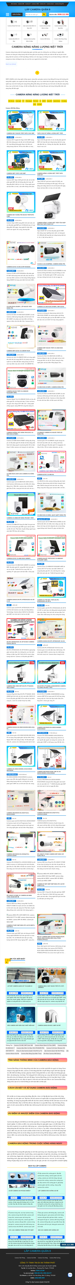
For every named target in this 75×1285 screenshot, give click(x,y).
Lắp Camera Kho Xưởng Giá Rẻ (48, 1190)
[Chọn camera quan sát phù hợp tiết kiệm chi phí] (67, 30)
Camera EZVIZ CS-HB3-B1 (45, 474)
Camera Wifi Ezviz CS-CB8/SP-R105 (18, 350)
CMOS (44, 101)
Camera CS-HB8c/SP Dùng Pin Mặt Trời (20, 518)
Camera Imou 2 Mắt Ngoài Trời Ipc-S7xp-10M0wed (51, 986)
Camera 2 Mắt (35, 3)
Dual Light (18, 101)
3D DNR (39, 104)
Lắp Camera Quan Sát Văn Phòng (54, 1051)
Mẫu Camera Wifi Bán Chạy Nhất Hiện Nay (20, 1025)
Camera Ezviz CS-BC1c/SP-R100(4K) (18, 266)
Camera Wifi (21, 3)
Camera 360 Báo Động (13, 108)
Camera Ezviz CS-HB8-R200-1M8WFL (19, 558)
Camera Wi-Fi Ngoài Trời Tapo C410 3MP (20, 133)
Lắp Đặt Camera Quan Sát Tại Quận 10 (19, 986)
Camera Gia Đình (31, 1257)
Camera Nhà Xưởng (55, 1257)
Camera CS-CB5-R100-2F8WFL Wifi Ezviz (50, 306)
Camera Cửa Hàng (43, 1257)
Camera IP (28, 3)
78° (23, 101)
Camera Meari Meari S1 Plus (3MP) (45, 1045)
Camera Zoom (50, 3)
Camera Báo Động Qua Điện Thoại (31, 1053)
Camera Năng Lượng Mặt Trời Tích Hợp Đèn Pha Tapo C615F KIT (51, 223)
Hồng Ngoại (29, 101)
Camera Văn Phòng (20, 1257)
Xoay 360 (49, 101)
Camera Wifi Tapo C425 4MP (16, 173)
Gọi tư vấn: (59, 14)
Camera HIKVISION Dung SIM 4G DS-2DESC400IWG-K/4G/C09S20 (49, 772)
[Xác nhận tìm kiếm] (44, 14)
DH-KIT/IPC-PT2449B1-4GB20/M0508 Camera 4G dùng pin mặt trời (51, 686)
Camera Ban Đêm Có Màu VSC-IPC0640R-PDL (30, 1048)
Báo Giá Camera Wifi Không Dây (48, 1230)
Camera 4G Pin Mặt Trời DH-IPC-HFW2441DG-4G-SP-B (48, 600)
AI (40, 101)
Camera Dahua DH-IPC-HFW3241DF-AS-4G (51, 641)
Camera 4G (43, 3)
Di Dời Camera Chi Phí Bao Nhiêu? (19, 1190)
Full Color (35, 101)
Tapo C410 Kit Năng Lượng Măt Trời (50, 133)
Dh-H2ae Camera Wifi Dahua (52, 1053)
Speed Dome (56, 101)
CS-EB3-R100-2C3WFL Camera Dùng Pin (50, 387)
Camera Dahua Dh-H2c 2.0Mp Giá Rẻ (49, 1025)
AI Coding (64, 101)
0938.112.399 (68, 1244)
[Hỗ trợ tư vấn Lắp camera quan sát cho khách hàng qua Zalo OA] (70, 1275)
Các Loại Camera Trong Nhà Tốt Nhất (21, 1230)
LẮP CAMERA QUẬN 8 (37, 9)
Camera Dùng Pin (59, 3)
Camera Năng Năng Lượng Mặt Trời (37, 46)
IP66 (34, 104)
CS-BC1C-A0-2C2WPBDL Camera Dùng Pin (51, 264)
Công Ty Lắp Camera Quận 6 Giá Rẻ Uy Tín (29, 1051)
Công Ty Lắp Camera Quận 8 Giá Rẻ (37, 1282)
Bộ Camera (14, 3)
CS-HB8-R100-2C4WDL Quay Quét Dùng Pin (51, 515)
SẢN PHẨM (16, 14)
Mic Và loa (11, 101)
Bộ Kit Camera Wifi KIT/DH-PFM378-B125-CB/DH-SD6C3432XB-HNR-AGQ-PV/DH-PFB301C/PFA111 (51, 938)
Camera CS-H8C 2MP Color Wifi (23, 1045)
